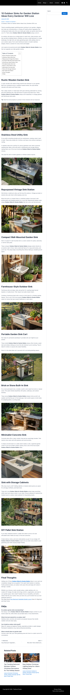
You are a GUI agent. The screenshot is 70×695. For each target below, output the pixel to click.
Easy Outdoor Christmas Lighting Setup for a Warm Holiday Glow (31, 666)
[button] (46, 2)
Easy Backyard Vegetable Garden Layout (21, 599)
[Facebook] (62, 2)
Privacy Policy (57, 689)
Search (49, 11)
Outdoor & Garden (12, 674)
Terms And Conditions (58, 691)
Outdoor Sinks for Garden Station (21, 581)
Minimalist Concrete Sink (9, 67)
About (51, 2)
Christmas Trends (31, 672)
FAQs (4, 74)
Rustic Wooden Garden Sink (9, 55)
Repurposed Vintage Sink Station (11, 59)
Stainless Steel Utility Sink (9, 57)
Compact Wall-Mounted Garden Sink (11, 60)
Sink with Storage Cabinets (9, 69)
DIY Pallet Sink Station (8, 70)
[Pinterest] (64, 2)
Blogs (44, 2)
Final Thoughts (6, 72)
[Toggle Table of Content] (18, 53)
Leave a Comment (8, 673)
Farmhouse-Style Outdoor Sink (10, 62)
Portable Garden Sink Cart (9, 64)
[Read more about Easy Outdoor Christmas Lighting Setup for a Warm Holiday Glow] (31, 657)
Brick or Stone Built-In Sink (9, 65)
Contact (57, 2)
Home (39, 2)
